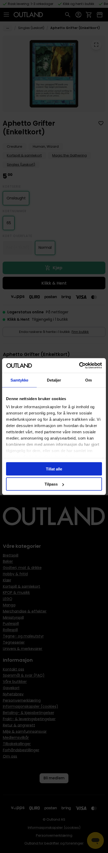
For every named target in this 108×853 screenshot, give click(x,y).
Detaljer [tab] (54, 380)
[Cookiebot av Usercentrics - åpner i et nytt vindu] (79, 365)
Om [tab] (88, 380)
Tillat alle (54, 468)
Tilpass (51, 484)
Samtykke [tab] (19, 380)
